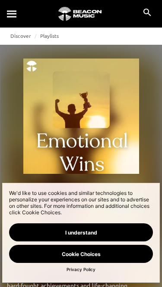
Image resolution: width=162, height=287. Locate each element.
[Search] (12, 13)
